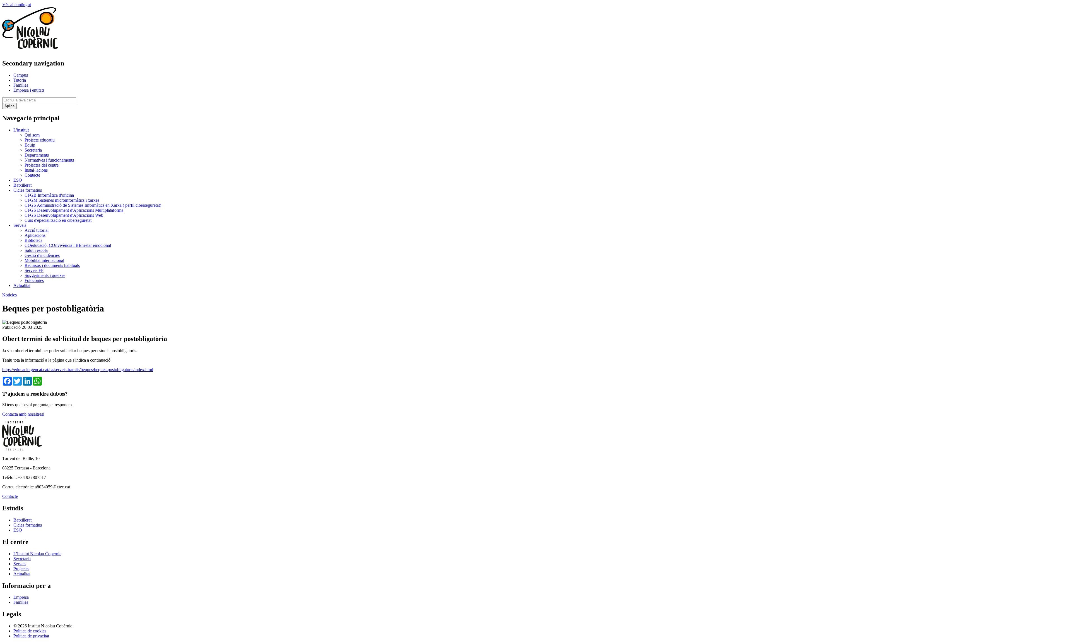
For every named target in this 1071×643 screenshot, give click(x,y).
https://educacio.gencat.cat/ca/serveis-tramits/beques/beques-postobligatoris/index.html (77, 369)
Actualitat (21, 285)
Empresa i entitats (28, 90)
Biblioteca (33, 240)
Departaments (37, 155)
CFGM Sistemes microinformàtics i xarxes (62, 200)
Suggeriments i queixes (45, 275)
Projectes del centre (42, 165)
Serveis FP (34, 270)
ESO (17, 180)
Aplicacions (35, 235)
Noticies (9, 295)
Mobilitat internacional (44, 260)
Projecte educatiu (40, 140)
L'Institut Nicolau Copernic (37, 553)
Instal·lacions (36, 170)
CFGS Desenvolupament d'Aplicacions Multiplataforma (74, 210)
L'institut (21, 130)
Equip (30, 145)
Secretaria (33, 150)
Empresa (21, 597)
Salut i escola (36, 250)
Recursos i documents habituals (52, 265)
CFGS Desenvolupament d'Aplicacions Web (64, 215)
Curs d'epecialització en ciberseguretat (58, 220)
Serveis (19, 225)
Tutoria (19, 80)
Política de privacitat (31, 636)
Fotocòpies (34, 280)
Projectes (21, 568)
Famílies (20, 85)
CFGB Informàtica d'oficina (49, 195)
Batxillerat (22, 185)
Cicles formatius (27, 190)
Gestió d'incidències (42, 255)
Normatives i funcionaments (49, 160)
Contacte (32, 175)
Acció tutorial (37, 230)
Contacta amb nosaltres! (23, 414)
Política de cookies (29, 631)
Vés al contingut (16, 4)
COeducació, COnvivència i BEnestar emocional (68, 245)
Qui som (32, 135)
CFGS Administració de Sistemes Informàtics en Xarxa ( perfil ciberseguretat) (93, 205)
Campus (20, 75)
